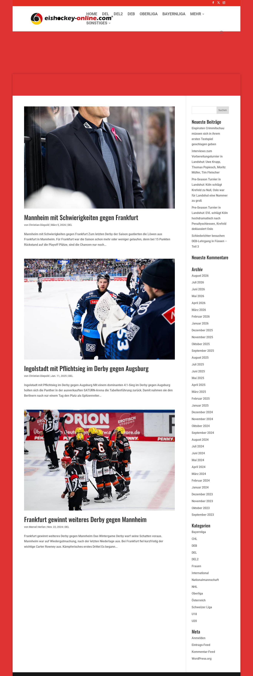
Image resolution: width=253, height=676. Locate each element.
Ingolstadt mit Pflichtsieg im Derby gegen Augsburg (86, 368)
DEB (131, 14)
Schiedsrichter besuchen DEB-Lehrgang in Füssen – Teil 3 (209, 241)
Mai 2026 (198, 296)
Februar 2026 (201, 316)
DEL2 (118, 14)
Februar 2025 (201, 398)
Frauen (196, 566)
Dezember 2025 (202, 330)
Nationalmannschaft (205, 580)
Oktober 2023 (201, 508)
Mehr (195, 14)
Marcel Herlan (37, 526)
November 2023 (202, 501)
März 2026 (199, 310)
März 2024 (199, 474)
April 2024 (198, 467)
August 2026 (200, 275)
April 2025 (198, 385)
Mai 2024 (198, 460)
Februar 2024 (201, 480)
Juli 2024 (198, 446)
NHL (194, 587)
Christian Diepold (39, 224)
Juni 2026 (198, 289)
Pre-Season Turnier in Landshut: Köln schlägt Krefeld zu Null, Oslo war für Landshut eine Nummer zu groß (210, 190)
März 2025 (199, 392)
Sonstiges (96, 23)
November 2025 (202, 337)
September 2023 (203, 514)
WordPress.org (202, 658)
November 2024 (202, 419)
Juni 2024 (198, 453)
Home (91, 14)
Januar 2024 (200, 487)
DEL (105, 14)
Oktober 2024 (201, 426)
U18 (194, 614)
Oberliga (149, 14)
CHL (194, 539)
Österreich (199, 600)
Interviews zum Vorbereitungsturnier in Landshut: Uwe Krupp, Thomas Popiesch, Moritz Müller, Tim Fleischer (209, 161)
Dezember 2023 (202, 494)
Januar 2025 (200, 405)
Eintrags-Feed (201, 645)
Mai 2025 (198, 378)
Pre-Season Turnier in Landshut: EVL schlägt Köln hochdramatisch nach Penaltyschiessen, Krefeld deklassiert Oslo (210, 218)
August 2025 (200, 357)
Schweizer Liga (202, 607)
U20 (194, 621)
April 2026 (198, 303)
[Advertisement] (126, 48)
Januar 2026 (200, 323)
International (200, 573)
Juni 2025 (198, 371)
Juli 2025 (198, 364)
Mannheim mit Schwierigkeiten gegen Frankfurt (81, 217)
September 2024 (203, 433)
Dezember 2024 (202, 412)
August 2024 (200, 439)
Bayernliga (173, 14)
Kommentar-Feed (203, 652)
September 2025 (203, 350)
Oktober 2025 (201, 344)
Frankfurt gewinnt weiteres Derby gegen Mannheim (85, 519)
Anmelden (198, 638)
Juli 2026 (198, 282)
